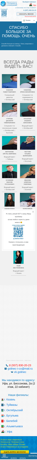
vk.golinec (20, 371)
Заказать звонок (26, 14)
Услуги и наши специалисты (11, 439)
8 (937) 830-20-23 (29, 10)
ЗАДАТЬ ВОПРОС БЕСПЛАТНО (15, 452)
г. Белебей (7, 420)
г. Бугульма (7, 415)
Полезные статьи (17, 442)
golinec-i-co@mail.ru (20, 368)
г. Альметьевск (7, 426)
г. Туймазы (7, 404)
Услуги (3, 447)
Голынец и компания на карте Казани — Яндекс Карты (18, 360)
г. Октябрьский (7, 410)
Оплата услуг (5, 442)
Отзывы (22, 444)
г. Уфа (7, 431)
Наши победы (13, 444)
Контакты (3, 444)
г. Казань (7, 399)
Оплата (23, 458)
